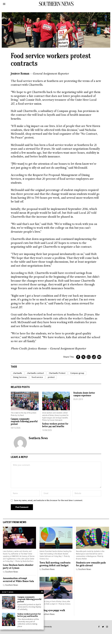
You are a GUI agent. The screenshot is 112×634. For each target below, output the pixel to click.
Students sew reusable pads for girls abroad (91, 564)
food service (37, 377)
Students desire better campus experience (84, 394)
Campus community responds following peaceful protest (24, 421)
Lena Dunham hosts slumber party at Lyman (18, 566)
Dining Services (20, 377)
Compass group (77, 373)
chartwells (17, 373)
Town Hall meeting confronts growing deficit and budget (55, 564)
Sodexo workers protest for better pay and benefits (55, 425)
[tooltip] (78, 357)
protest (51, 377)
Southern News (38, 438)
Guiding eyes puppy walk (52, 610)
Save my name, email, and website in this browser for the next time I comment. (48, 500)
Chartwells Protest (57, 373)
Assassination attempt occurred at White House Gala (18, 580)
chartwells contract (35, 373)
